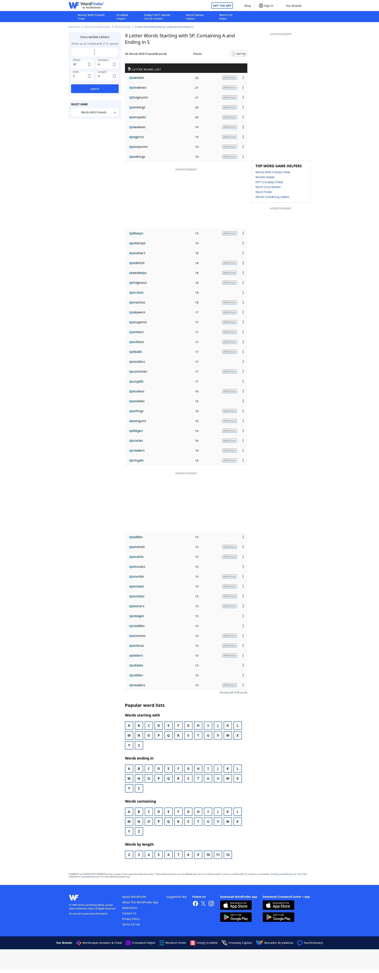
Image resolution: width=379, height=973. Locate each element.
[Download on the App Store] (236, 905)
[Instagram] (211, 904)
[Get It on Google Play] (236, 917)
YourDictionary (313, 943)
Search (94, 89)
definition (229, 77)
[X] (203, 904)
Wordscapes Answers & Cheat (102, 943)
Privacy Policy (131, 919)
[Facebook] (195, 904)
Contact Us (129, 913)
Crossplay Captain (240, 943)
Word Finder (74, 27)
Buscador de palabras (278, 943)
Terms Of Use (131, 924)
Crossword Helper (144, 943)
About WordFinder (134, 897)
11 (218, 855)
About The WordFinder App (140, 902)
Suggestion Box (176, 897)
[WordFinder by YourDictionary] (86, 5)
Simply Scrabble (207, 943)
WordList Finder (175, 943)
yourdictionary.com (287, 874)
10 (208, 855)
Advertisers (129, 908)
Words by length (123, 27)
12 (228, 855)
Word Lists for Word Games (97, 27)
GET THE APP (222, 6)
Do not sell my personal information (88, 913)
